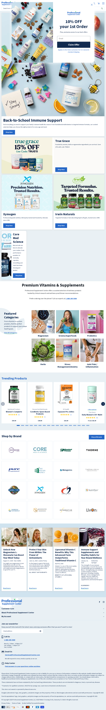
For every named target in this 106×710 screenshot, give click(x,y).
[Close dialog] (92, 5)
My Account (6, 616)
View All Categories (10, 333)
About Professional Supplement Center (18, 613)
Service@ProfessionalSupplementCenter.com (22, 655)
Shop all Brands (96, 437)
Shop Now (9, 132)
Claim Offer (73, 44)
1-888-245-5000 (71, 298)
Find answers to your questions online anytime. (22, 666)
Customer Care (8, 609)
